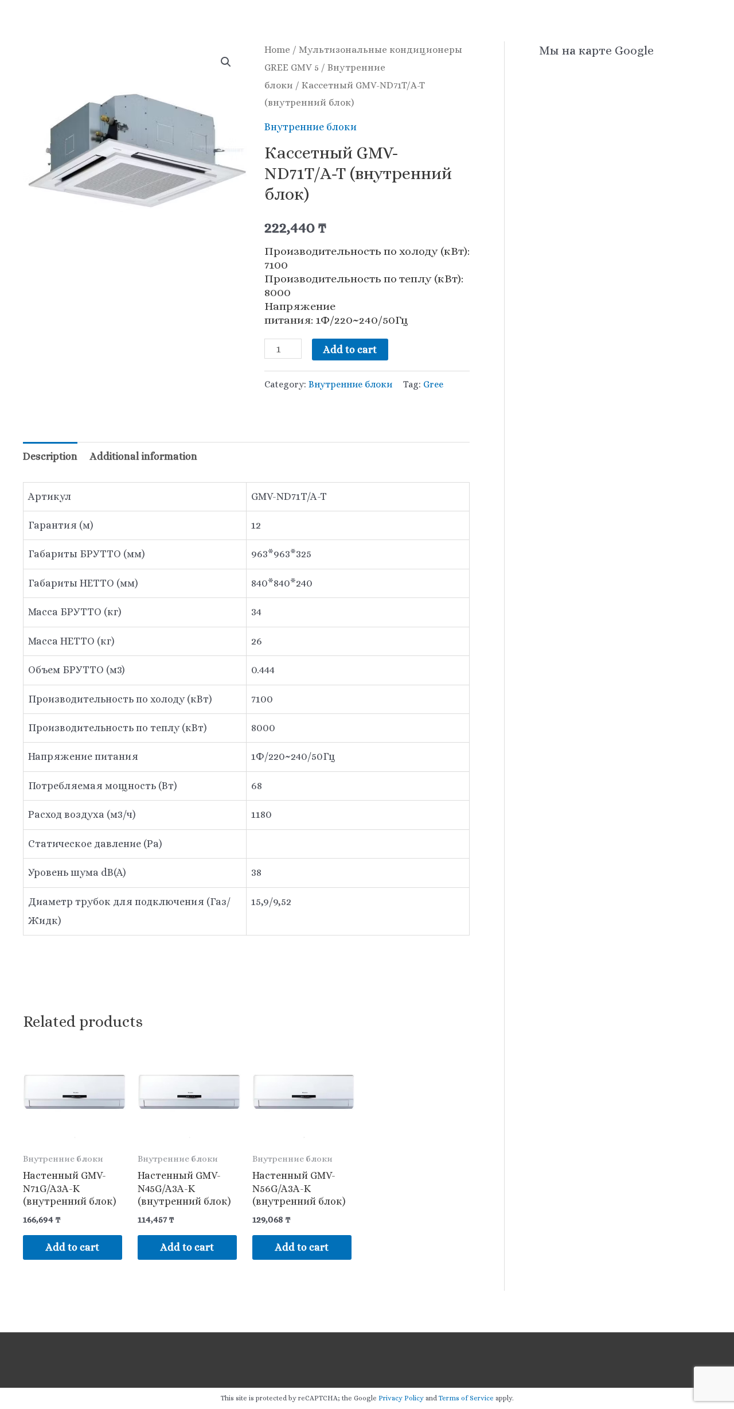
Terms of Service (466, 1398)
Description (50, 456)
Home (277, 49)
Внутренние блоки (310, 127)
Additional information (143, 456)
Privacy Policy (401, 1398)
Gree (433, 384)
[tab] (50, 456)
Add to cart (350, 349)
